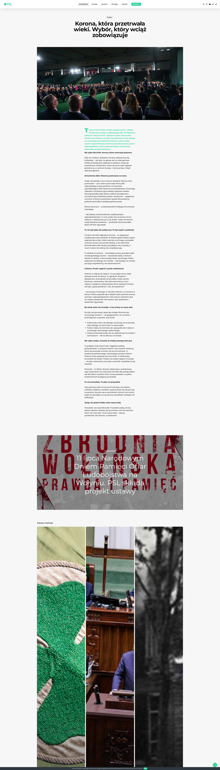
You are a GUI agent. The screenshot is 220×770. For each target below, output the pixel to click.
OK (145, 768)
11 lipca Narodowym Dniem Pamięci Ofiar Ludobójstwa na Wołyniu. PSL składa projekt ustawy (110, 472)
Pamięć (109, 17)
